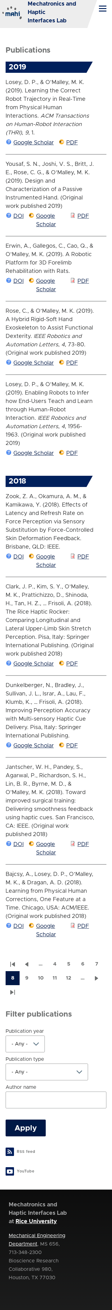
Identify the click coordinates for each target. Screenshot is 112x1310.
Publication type (25, 1059)
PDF (72, 143)
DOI (18, 216)
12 (71, 980)
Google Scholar (33, 143)
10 (43, 980)
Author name (21, 1087)
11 (57, 980)
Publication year (25, 1031)
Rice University (36, 1221)
